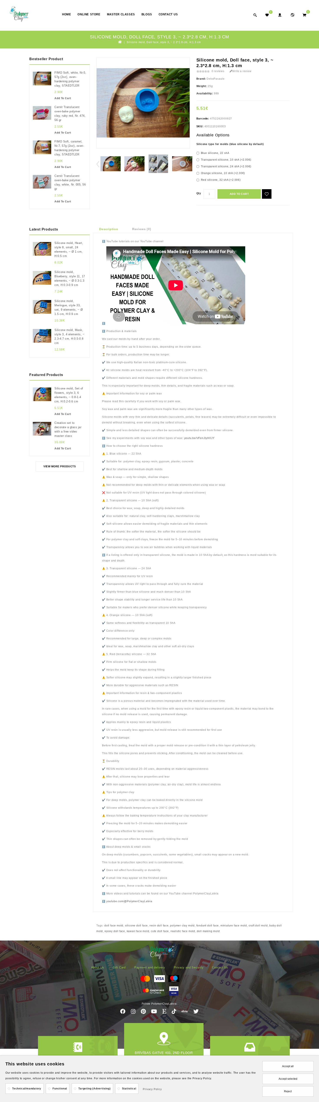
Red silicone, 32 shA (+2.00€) (221, 179)
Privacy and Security (189, 967)
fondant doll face (207, 925)
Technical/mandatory (26, 1088)
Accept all (288, 1066)
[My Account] (279, 15)
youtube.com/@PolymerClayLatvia (129, 901)
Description (108, 229)
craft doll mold (258, 925)
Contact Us (168, 14)
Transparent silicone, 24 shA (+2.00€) (226, 166)
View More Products (59, 466)
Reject (288, 1091)
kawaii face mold (138, 931)
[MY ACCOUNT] (292, 15)
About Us (97, 967)
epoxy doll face (115, 931)
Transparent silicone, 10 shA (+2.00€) (226, 159)
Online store (88, 14)
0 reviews (218, 71)
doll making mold (208, 931)
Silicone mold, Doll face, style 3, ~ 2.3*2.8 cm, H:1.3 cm (164, 42)
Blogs (146, 14)
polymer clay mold (182, 925)
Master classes (121, 14)
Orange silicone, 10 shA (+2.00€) (223, 173)
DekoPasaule (216, 78)
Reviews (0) (141, 229)
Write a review (241, 71)
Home (66, 14)
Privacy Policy (152, 1089)
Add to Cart (239, 193)
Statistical (129, 1088)
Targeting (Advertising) (94, 1088)
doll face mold (113, 925)
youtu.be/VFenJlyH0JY (199, 438)
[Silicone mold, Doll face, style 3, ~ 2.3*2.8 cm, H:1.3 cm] (110, 164)
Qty (198, 193)
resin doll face (159, 925)
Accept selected (288, 1078)
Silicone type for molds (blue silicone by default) (230, 144)
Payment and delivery (149, 967)
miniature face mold (233, 925)
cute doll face (160, 931)
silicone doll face (136, 925)
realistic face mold (183, 931)
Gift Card (119, 967)
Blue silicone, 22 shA (215, 153)
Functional (60, 1088)
